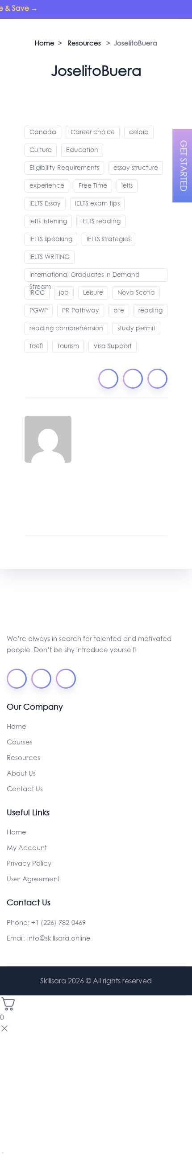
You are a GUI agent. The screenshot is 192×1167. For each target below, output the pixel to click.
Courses (20, 742)
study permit (136, 328)
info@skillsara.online (59, 938)
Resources (23, 757)
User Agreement (33, 878)
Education (82, 149)
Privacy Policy (29, 863)
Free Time (93, 185)
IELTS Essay (45, 203)
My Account (27, 847)
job (64, 292)
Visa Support (112, 345)
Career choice (93, 131)
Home (16, 726)
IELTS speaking (50, 238)
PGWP (38, 310)
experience (46, 185)
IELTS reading (101, 221)
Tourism (68, 345)
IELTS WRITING (49, 256)
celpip (139, 131)
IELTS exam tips (97, 203)
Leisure (93, 292)
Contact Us (25, 788)
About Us (21, 773)
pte (118, 310)
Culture (40, 149)
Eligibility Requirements (64, 167)
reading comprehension (66, 328)
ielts (127, 185)
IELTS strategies (108, 238)
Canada (42, 131)
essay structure (135, 167)
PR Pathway (80, 310)
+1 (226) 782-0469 (58, 922)
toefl (36, 345)
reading (150, 310)
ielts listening (48, 221)
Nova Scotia (136, 292)
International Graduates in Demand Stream (84, 276)
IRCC (37, 292)
